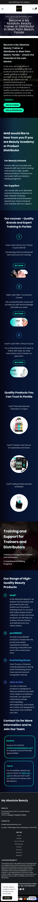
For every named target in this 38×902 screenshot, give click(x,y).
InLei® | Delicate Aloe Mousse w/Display (19, 485)
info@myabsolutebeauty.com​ (19, 748)
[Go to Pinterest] (23, 889)
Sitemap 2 (19, 850)
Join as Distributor (13, 110)
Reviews (19, 838)
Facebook (18, 815)
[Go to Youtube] (20, 889)
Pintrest (24, 815)
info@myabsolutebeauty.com (11, 824)
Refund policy (19, 844)
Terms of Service (19, 841)
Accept (7, 898)
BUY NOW (19, 265)
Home (7, 16)
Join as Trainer (12, 105)
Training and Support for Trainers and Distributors (18, 556)
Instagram (10, 815)
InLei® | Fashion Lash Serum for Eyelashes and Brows (19, 446)
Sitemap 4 (19, 855)
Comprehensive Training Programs (14, 562)
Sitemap (19, 847)
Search (19, 835)
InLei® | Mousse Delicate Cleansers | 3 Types (19, 407)
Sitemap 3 (19, 852)
